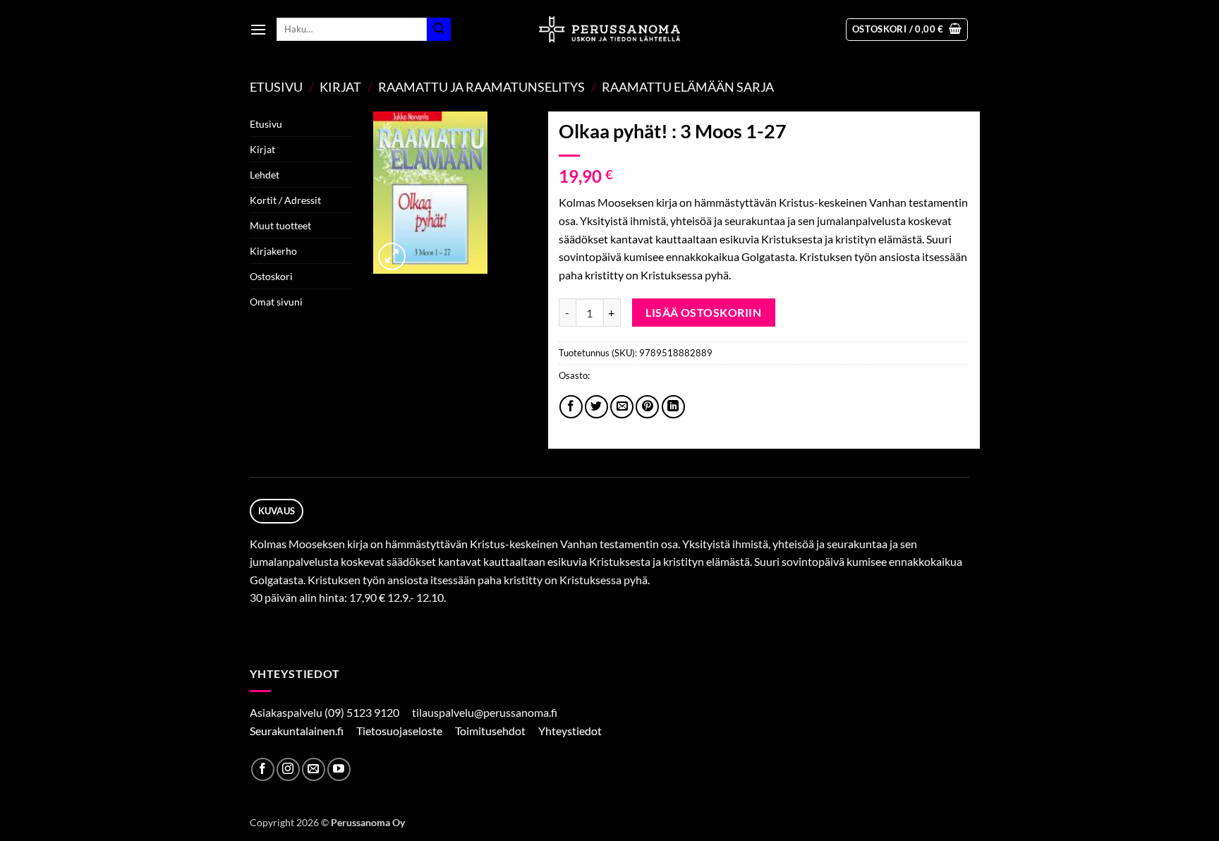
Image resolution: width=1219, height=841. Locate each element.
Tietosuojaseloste (400, 730)
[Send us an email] (313, 769)
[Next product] (931, 86)
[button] (258, 29)
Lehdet (264, 175)
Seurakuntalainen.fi (298, 730)
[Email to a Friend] (621, 406)
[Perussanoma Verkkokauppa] (609, 29)
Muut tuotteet (280, 225)
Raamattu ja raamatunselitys (481, 87)
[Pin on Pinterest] (647, 406)
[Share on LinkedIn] (673, 406)
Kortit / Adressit (285, 200)
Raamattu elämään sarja (688, 87)
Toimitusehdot (491, 730)
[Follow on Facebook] (262, 769)
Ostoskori (271, 276)
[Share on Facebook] (571, 406)
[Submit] (439, 30)
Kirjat (340, 87)
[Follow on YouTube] (339, 769)
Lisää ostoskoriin (703, 312)
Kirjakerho (273, 251)
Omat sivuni (276, 302)
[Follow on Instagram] (288, 769)
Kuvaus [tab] (277, 510)
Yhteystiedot (571, 730)
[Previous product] (956, 86)
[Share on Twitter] (596, 406)
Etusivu (276, 87)
